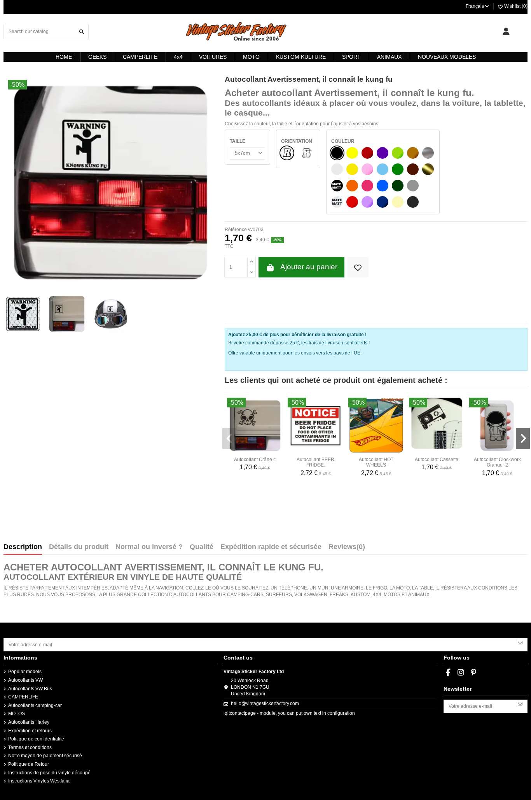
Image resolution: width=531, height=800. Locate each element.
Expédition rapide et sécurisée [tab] (270, 547)
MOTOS (16, 713)
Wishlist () (515, 6)
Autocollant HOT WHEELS (376, 462)
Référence (236, 229)
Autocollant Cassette (436, 459)
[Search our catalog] (82, 31)
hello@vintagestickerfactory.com (265, 703)
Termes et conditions (30, 747)
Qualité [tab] (201, 547)
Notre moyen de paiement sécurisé (45, 755)
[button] (229, 438)
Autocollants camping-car (35, 705)
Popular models (25, 671)
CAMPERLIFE (23, 697)
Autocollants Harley (28, 722)
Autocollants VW (25, 680)
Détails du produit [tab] (78, 547)
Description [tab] (22, 547)
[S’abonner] (520, 642)
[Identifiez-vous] (506, 31)
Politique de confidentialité (36, 739)
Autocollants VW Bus (30, 688)
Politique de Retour (28, 764)
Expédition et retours (30, 730)
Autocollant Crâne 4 (255, 459)
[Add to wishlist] (358, 267)
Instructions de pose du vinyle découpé (49, 772)
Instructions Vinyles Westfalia (39, 781)
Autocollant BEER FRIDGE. (315, 462)
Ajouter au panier (308, 267)
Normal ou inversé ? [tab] (149, 547)
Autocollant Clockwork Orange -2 (497, 462)
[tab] (346, 549)
